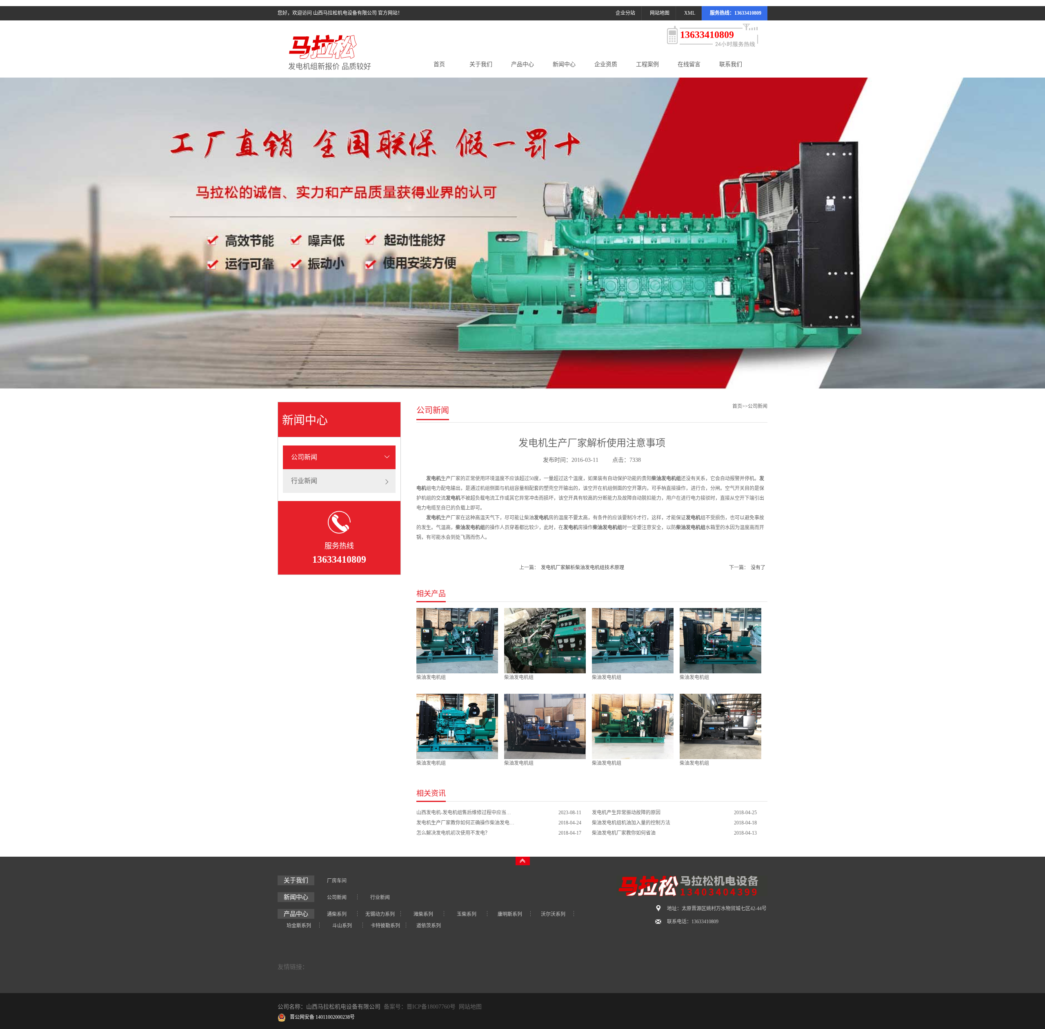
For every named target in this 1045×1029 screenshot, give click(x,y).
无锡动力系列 (380, 914)
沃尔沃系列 (553, 914)
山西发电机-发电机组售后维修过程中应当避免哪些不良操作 (465, 812)
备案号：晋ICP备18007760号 (420, 1007)
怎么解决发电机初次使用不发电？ (453, 833)
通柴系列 (337, 914)
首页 (439, 64)
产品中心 (522, 64)
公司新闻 (304, 457)
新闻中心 (564, 64)
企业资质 (605, 64)
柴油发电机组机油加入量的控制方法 (631, 823)
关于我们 (480, 64)
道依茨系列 (428, 926)
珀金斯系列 (299, 926)
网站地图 (659, 13)
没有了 (758, 567)
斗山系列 (342, 926)
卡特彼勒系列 (385, 926)
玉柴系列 (466, 914)
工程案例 (647, 64)
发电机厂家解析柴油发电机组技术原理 (582, 567)
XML (689, 13)
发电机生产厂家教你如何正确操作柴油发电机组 (465, 823)
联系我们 (730, 64)
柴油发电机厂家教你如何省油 (624, 833)
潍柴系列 (423, 914)
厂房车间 (337, 881)
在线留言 (689, 64)
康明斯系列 (510, 914)
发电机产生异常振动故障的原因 (626, 812)
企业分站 (625, 13)
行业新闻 (304, 480)
